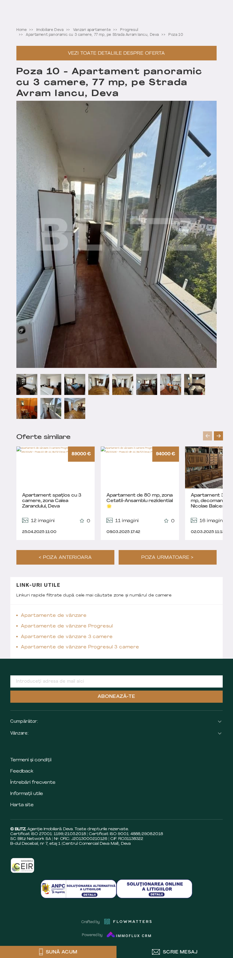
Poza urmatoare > (167, 557)
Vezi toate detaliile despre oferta (116, 53)
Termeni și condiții (31, 760)
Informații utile (26, 794)
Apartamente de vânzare (54, 615)
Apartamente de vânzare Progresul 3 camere (80, 647)
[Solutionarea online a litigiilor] (154, 888)
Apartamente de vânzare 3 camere (67, 637)
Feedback (21, 771)
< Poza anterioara (65, 557)
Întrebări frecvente (33, 782)
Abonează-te (116, 697)
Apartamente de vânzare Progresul (67, 626)
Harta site (22, 805)
